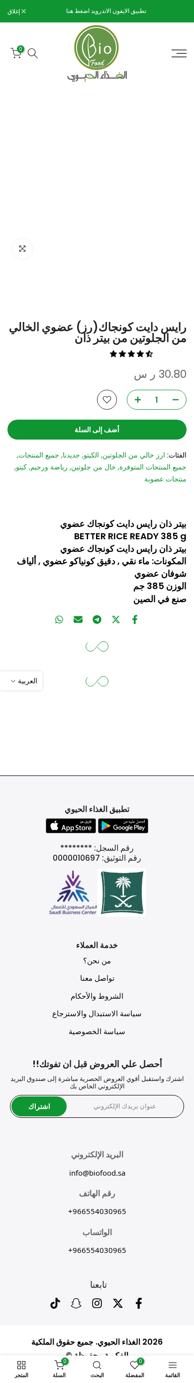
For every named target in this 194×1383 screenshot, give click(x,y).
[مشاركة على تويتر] (115, 619)
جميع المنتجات (38, 455)
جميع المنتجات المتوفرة (153, 467)
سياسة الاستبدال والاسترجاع (97, 1013)
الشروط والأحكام (97, 996)
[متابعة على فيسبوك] (138, 1306)
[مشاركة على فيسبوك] (134, 619)
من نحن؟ (97, 960)
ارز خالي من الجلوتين (133, 455)
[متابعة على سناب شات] (76, 1306)
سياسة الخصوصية (97, 1031)
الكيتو (91, 455)
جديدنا (71, 455)
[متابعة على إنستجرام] (97, 1306)
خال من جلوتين (93, 467)
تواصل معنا (97, 978)
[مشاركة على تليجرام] (97, 619)
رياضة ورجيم (49, 467)
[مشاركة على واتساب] (59, 619)
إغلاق (14, 11)
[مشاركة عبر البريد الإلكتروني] (78, 619)
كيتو (21, 467)
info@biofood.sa (97, 1173)
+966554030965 (97, 1211)
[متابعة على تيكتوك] (55, 1306)
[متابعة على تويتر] (117, 1306)
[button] (132, 354)
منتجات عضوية (165, 479)
